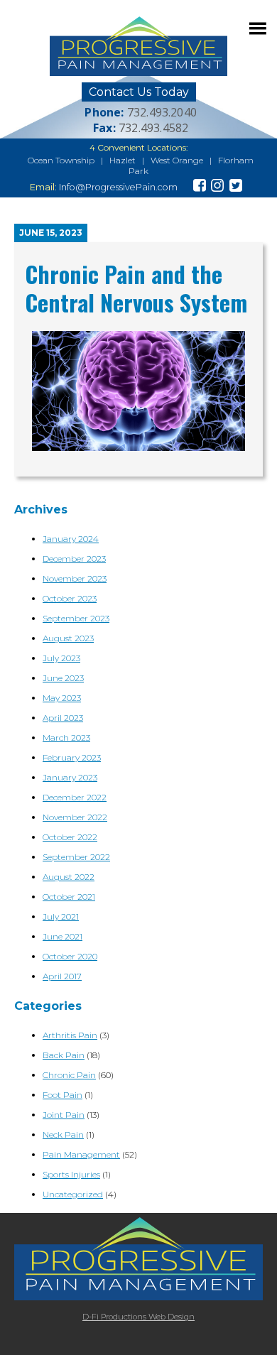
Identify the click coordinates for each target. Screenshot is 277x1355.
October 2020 (70, 956)
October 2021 (69, 896)
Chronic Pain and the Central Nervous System (136, 288)
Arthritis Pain (70, 1035)
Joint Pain (64, 1114)
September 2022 (76, 856)
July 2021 (61, 916)
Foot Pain (62, 1094)
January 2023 (70, 777)
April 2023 (63, 717)
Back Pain (64, 1055)
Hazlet (122, 160)
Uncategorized (73, 1194)
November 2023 (75, 578)
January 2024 (71, 538)
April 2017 (62, 976)
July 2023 (61, 658)
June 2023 (63, 678)
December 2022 (75, 797)
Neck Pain (63, 1134)
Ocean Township (61, 160)
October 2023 (70, 598)
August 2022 (68, 876)
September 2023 (76, 618)
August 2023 (68, 638)
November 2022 (75, 817)
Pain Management (81, 1154)
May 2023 (62, 697)
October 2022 (70, 837)
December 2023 (74, 558)
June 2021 (62, 936)
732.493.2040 (162, 112)
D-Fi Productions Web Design (138, 1317)
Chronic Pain (69, 1075)
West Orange (177, 160)
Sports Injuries (71, 1174)
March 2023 (66, 737)
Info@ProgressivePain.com (118, 187)
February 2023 (72, 757)
